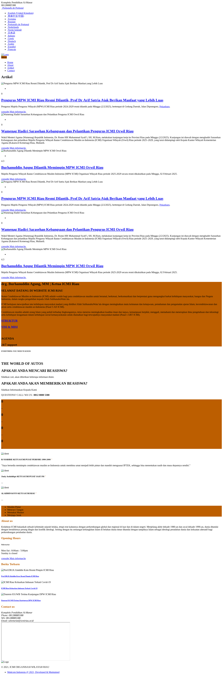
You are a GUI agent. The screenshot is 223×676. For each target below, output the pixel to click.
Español (11, 46)
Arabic (10, 44)
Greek (10, 38)
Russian (11, 21)
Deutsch (11, 41)
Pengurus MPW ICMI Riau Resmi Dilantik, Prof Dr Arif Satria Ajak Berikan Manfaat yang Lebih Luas (82, 100)
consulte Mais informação (13, 111)
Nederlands (13, 27)
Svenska (11, 19)
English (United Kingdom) (20, 13)
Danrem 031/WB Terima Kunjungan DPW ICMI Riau (21, 600)
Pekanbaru (164, 106)
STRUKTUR (9, 320)
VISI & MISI (9, 326)
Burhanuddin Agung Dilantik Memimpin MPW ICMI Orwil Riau (52, 167)
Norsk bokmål (14, 30)
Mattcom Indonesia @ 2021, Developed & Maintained (33, 672)
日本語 (11, 32)
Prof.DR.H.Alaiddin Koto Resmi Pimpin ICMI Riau (20, 576)
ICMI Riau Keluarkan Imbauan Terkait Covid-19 (19, 588)
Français (11, 49)
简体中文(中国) (15, 16)
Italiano (11, 35)
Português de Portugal (13, 8)
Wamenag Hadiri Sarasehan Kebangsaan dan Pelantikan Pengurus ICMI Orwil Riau (67, 131)
